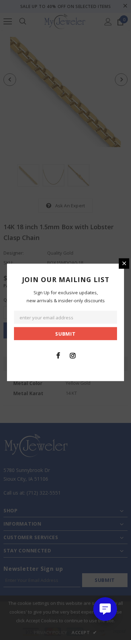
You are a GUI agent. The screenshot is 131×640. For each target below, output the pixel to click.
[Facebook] (58, 355)
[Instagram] (72, 355)
